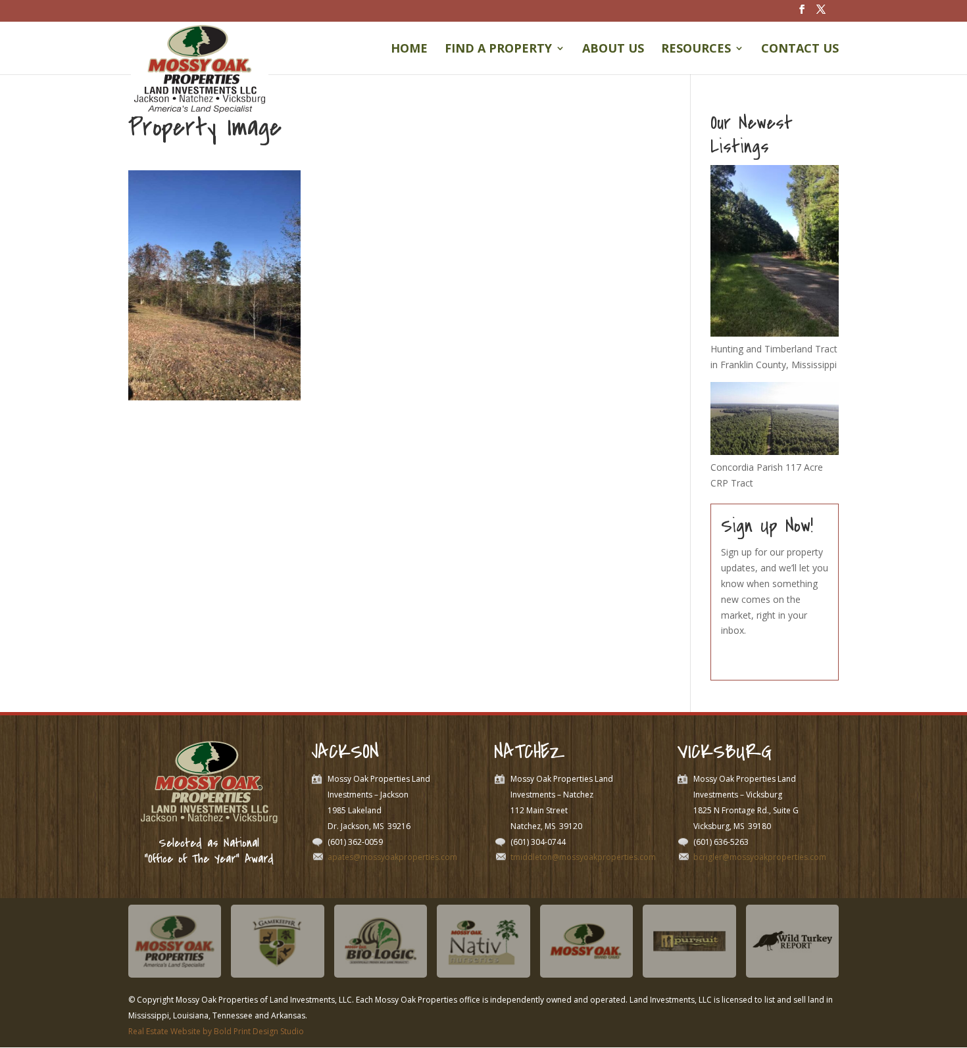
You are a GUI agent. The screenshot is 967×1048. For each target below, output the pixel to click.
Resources (696, 49)
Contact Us (800, 49)
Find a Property (498, 49)
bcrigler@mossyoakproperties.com (759, 857)
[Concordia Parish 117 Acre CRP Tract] (774, 451)
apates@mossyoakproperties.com (392, 857)
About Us (613, 49)
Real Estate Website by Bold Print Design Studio (216, 1031)
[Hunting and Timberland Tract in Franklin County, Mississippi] (774, 333)
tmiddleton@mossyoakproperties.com (583, 857)
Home (409, 49)
